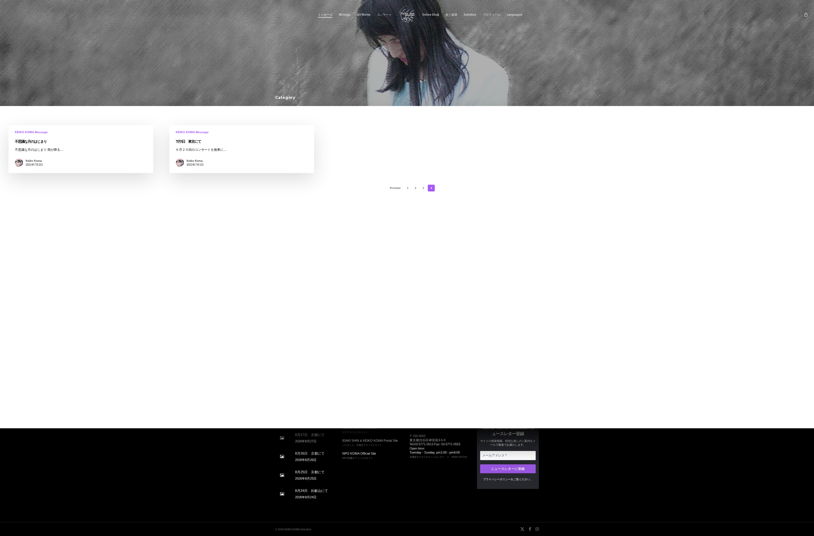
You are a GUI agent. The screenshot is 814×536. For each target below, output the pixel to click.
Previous (395, 188)
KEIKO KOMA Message (31, 132)
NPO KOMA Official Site (359, 453)
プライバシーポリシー (497, 479)
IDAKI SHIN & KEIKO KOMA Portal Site (370, 440)
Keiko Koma (34, 160)
